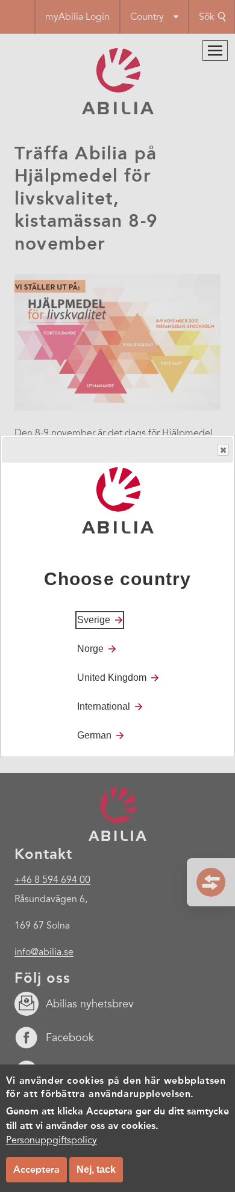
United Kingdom (111, 677)
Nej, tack (96, 1169)
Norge (90, 649)
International (103, 706)
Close (223, 450)
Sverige (93, 620)
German (94, 735)
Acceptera (36, 1169)
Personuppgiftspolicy (51, 1140)
